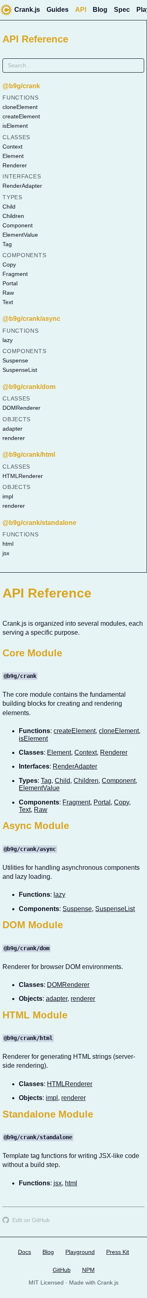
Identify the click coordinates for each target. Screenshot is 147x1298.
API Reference (35, 38)
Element (13, 156)
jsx (5, 553)
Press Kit (117, 1252)
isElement (15, 125)
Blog (100, 9)
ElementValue (20, 234)
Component (17, 225)
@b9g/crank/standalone (39, 522)
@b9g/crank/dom (29, 386)
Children (13, 216)
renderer (13, 438)
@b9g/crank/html (28, 454)
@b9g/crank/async (31, 318)
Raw (8, 292)
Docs (24, 1252)
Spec (122, 9)
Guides (58, 9)
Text (7, 302)
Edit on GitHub (31, 1220)
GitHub (62, 1270)
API (80, 9)
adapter (12, 428)
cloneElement (20, 107)
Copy (9, 264)
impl (7, 496)
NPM (88, 1270)
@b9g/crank (21, 85)
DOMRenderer (21, 408)
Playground (80, 1252)
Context (12, 146)
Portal (10, 283)
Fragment (15, 274)
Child (9, 206)
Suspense (15, 360)
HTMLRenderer (22, 476)
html (7, 543)
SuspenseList (19, 370)
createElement (21, 116)
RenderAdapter (22, 185)
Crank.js (27, 9)
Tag (7, 244)
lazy (7, 340)
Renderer (14, 165)
